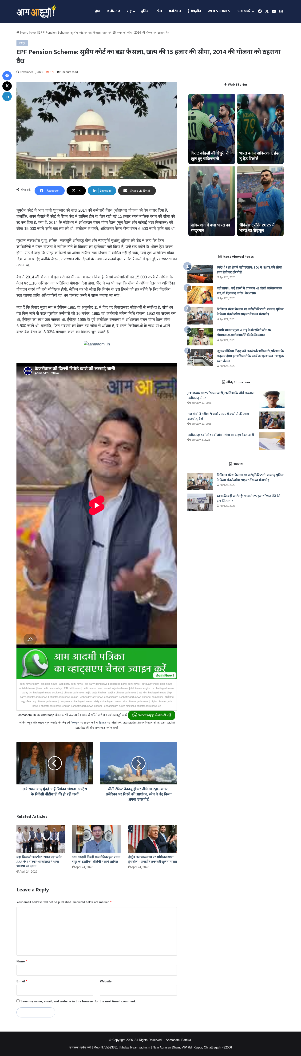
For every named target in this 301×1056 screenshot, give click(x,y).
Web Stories (219, 11)
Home (23, 32)
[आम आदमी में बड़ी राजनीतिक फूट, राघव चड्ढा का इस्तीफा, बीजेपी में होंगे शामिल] (96, 839)
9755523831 (109, 1047)
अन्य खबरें (243, 11)
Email (21, 981)
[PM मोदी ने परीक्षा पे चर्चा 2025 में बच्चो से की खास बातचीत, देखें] (272, 420)
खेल (159, 11)
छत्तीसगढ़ (113, 11)
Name (21, 961)
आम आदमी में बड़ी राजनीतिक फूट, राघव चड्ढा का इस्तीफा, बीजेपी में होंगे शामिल (96, 859)
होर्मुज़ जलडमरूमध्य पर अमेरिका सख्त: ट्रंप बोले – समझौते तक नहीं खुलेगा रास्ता (152, 859)
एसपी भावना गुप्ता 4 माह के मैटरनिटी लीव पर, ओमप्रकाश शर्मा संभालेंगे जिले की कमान (244, 333)
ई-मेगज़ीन (194, 11)
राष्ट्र (129, 11)
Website (105, 981)
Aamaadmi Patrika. (179, 1040)
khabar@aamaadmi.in (135, 1047)
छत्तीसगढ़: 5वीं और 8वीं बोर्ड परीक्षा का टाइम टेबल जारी (220, 435)
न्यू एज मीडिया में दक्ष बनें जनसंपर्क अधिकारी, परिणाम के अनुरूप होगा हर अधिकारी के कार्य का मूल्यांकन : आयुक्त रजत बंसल (250, 356)
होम (97, 11)
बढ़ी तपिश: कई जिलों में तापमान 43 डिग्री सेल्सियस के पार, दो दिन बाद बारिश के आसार (249, 291)
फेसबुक (75, 722)
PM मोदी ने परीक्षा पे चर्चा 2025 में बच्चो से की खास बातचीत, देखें (218, 416)
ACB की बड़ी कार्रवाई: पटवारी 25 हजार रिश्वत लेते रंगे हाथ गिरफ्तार (248, 498)
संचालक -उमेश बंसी (80, 1047)
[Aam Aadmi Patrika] (36, 11)
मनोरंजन (175, 11)
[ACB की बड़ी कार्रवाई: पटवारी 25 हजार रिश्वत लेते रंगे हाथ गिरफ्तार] (200, 502)
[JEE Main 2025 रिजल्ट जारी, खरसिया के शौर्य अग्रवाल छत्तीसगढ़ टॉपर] (272, 399)
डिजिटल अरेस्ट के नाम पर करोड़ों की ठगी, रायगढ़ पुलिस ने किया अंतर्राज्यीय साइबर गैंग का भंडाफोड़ (250, 312)
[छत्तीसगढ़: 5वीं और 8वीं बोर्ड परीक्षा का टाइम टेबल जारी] (272, 441)
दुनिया (145, 11)
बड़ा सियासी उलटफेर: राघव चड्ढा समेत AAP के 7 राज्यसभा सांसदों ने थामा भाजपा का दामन (39, 861)
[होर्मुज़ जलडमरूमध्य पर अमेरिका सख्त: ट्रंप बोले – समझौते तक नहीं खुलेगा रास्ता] (152, 839)
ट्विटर (102, 722)
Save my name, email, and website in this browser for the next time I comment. (78, 1001)
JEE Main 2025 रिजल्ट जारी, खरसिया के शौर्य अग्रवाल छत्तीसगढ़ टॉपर (220, 395)
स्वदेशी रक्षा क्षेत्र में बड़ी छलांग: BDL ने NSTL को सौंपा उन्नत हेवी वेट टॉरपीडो (249, 270)
